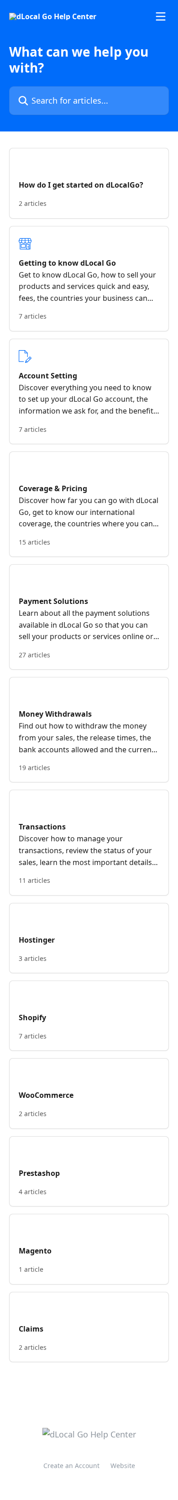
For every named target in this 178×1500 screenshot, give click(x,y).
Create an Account (71, 1465)
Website (122, 1465)
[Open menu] (160, 16)
